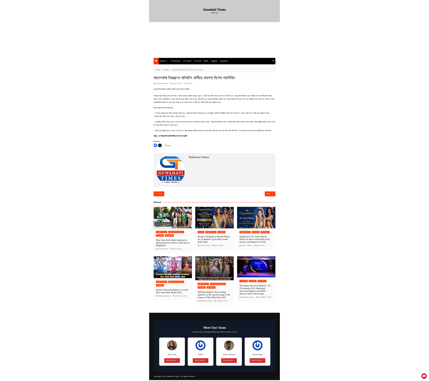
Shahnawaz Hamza (162, 83)
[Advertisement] (214, 41)
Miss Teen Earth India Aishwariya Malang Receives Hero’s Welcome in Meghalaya (173, 243)
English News (161, 232)
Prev (160, 193)
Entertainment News (176, 232)
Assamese (224, 61)
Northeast (169, 235)
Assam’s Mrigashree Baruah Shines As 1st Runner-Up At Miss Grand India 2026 (214, 239)
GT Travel (187, 61)
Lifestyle (189, 83)
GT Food (197, 61)
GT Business (175, 61)
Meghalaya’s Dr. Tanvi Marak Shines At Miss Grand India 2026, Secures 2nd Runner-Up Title (254, 239)
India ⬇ (163, 61)
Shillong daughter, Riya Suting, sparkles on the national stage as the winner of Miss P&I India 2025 (214, 295)
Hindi (206, 61)
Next (268, 193)
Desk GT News (163, 249)
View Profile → (172, 360)
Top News (262, 281)
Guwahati (244, 281)
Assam (201, 232)
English (214, 61)
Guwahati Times (214, 10)
